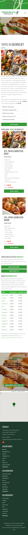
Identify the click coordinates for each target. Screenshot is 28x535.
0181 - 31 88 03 (6, 437)
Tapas (3, 460)
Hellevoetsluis (5, 295)
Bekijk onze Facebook (11, 1)
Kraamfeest (5, 487)
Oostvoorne (5, 303)
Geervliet (4, 318)
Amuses (4, 458)
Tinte (3, 306)
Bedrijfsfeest (5, 478)
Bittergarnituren (6, 451)
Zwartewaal (4, 312)
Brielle (3, 301)
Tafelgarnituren (5, 456)
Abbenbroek (5, 324)
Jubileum (4, 484)
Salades (4, 454)
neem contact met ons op (16, 337)
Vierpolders (4, 309)
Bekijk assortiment (14, 267)
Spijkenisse (4, 329)
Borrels (4, 480)
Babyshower (5, 476)
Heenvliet (4, 315)
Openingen (4, 489)
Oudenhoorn (5, 321)
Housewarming (5, 482)
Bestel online (14, 124)
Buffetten (4, 449)
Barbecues (4, 462)
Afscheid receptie (6, 474)
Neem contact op (14, 271)
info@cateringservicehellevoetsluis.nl (12, 439)
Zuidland (4, 326)
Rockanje (4, 298)
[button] (14, 405)
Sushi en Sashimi (6, 464)
